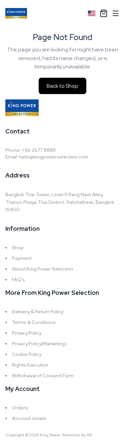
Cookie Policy (26, 354)
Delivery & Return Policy (37, 312)
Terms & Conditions (34, 322)
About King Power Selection (42, 269)
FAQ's (18, 280)
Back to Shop (62, 85)
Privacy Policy (26, 333)
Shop (18, 248)
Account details (29, 418)
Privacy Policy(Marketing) (39, 344)
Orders (20, 408)
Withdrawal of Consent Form (43, 376)
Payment (22, 258)
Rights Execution (30, 365)
